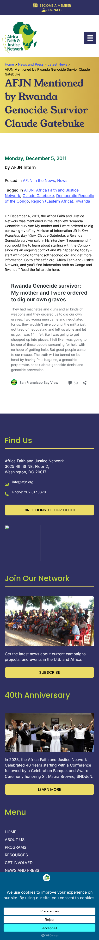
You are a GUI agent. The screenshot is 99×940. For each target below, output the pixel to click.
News (62, 180)
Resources (16, 855)
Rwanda (83, 201)
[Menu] (90, 38)
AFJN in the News (39, 180)
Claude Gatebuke (38, 195)
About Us (15, 840)
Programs (15, 847)
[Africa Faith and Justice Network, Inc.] (23, 543)
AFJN (29, 190)
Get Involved (19, 863)
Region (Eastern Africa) (52, 201)
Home (10, 832)
